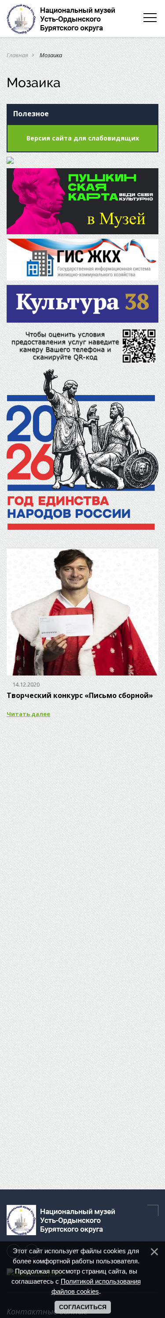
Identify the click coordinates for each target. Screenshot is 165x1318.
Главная (17, 55)
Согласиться (82, 1307)
